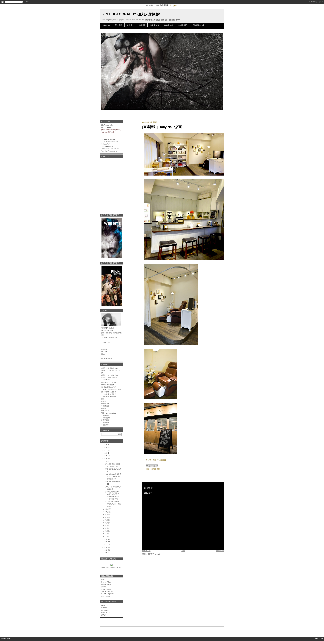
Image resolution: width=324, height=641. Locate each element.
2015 (106, 456)
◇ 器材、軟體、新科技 (109, 377)
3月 (106, 531)
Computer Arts (106, 589)
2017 (106, 450)
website (104, 349)
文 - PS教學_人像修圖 (108, 392)
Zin (5, 638)
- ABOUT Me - (106, 342)
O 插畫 (103, 408)
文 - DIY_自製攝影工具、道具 (111, 389)
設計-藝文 (130, 25)
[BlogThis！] (149, 465)
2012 (106, 542)
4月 (106, 528)
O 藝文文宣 (105, 410)
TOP (321, 638)
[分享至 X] (152, 465)
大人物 (103, 586)
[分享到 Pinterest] (157, 465)
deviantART (105, 605)
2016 (106, 453)
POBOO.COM (106, 584)
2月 (106, 533)
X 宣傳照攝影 (105, 418)
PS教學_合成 (168, 25)
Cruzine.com (105, 596)
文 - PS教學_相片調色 (108, 396)
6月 (106, 523)
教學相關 (142, 25)
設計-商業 (118, 25)
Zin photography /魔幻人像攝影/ (131, 14)
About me (106, 25)
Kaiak (103, 579)
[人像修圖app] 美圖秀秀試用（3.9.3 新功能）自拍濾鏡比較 (113, 476)
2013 (106, 539)
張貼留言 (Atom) (154, 554)
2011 (106, 544)
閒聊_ (103, 399)
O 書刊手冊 (105, 403)
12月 (107, 461)
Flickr (103, 354)
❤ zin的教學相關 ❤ (107, 384)
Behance (104, 608)
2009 (106, 550)
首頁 (183, 551)
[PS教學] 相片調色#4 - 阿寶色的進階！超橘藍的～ (113, 504)
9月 (106, 514)
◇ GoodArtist (105, 380)
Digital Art (104, 401)
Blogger (173, 5)
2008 (106, 553)
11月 (107, 509)
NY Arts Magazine (107, 594)
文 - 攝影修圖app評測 (108, 387)
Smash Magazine (107, 591)
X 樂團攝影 (105, 425)
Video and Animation (108, 413)
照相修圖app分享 (198, 25)
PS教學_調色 (182, 25)
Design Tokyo (106, 582)
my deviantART (106, 359)
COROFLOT (105, 612)
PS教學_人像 (154, 25)
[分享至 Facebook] (154, 465)
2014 (106, 458)
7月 (106, 520)
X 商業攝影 (105, 420)
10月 (107, 512)
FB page (104, 351)
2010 (106, 547)
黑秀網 (103, 615)
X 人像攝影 (105, 415)
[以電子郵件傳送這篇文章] (147, 465)
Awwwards (105, 610)
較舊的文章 (220, 551)
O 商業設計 (105, 406)
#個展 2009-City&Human (109, 368)
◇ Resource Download (109, 382)
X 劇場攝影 (105, 422)
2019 (106, 445)
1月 (106, 536)
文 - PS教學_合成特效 (108, 394)
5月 (106, 525)
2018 (106, 447)
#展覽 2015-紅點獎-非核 (109, 375)
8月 (106, 517)
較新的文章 (146, 551)
